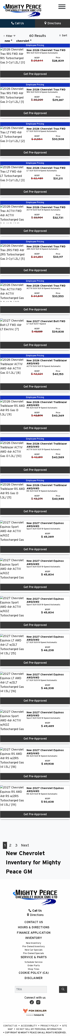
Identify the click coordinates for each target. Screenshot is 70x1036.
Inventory (33, 938)
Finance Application (33, 932)
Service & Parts (34, 957)
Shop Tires (33, 969)
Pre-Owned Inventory (33, 946)
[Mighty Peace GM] (22, 10)
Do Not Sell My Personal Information (39, 1029)
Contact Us (33, 922)
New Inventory (33, 943)
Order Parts (33, 965)
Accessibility (29, 1026)
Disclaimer (34, 978)
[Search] (63, 989)
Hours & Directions (33, 927)
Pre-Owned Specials (33, 953)
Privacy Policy (50, 1026)
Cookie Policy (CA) (34, 972)
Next (25, 845)
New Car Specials (34, 950)
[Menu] (62, 7)
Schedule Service (34, 962)
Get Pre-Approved (35, 74)
